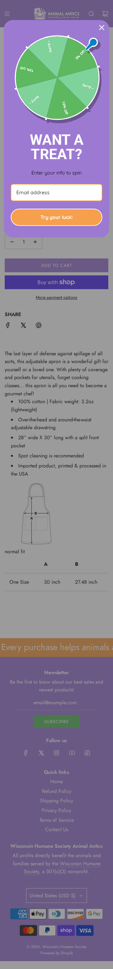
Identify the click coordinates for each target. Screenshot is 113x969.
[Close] (101, 27)
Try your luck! (56, 217)
